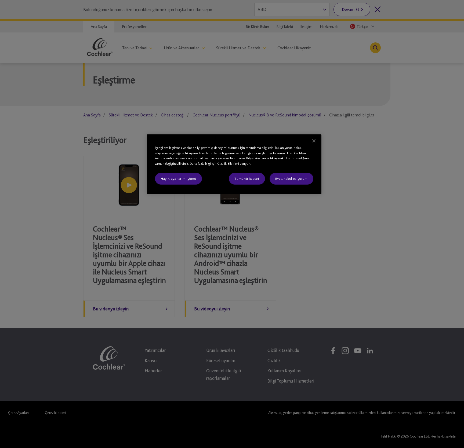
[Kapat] (314, 141)
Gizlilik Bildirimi (228, 163)
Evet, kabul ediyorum (291, 179)
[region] (234, 164)
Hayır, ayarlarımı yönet (178, 179)
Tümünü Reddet (246, 179)
